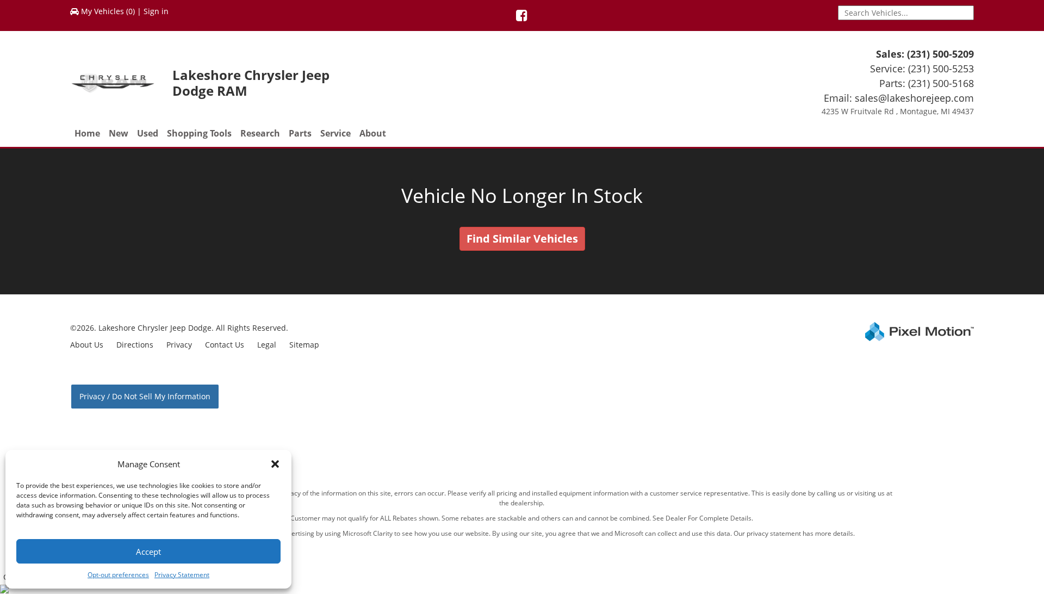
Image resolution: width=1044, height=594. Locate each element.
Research (260, 133)
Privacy (179, 344)
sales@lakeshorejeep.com (914, 97)
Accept (148, 551)
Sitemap (304, 344)
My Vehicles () (108, 11)
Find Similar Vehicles (522, 238)
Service (335, 133)
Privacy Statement (181, 574)
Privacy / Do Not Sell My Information (144, 396)
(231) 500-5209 (940, 53)
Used (147, 133)
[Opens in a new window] (521, 17)
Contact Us (224, 344)
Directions (134, 344)
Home (87, 133)
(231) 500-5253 (941, 68)
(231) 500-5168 (941, 83)
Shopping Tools (199, 133)
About (372, 133)
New (118, 133)
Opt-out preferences (118, 574)
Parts (300, 133)
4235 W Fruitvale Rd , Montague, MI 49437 (898, 111)
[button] (275, 464)
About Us (86, 344)
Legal (266, 344)
